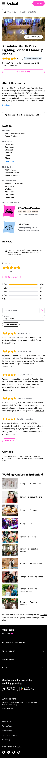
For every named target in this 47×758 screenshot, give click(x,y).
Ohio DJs (23, 615)
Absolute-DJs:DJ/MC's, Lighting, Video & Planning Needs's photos (23, 619)
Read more (7, 105)
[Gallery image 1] (23, 29)
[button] (28, 214)
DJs (17, 615)
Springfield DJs (33, 615)
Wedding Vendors (8, 615)
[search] (41, 310)
